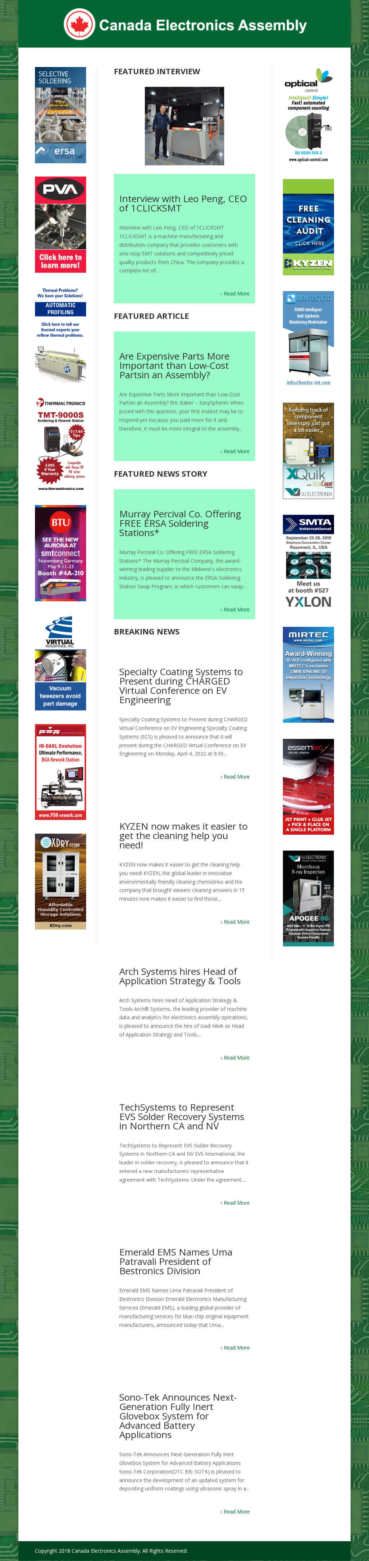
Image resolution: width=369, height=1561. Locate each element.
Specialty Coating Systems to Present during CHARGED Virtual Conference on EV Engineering (181, 685)
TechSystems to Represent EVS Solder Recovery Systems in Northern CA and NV (181, 1116)
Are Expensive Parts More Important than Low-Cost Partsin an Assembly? (174, 365)
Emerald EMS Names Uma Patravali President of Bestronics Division (175, 1261)
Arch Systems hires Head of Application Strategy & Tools (180, 976)
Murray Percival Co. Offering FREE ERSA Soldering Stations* (180, 523)
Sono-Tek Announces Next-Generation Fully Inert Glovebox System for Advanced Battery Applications (178, 1416)
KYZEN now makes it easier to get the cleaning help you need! (183, 835)
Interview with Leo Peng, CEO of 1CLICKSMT (183, 203)
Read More (237, 293)
